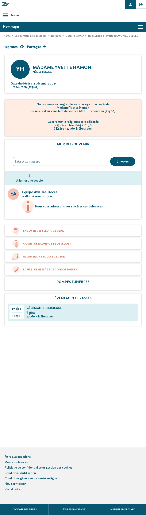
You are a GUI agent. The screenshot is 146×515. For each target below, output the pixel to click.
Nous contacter (15, 483)
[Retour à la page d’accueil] (4, 6)
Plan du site (12, 489)
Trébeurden (94, 36)
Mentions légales (16, 462)
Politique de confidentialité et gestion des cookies (38, 467)
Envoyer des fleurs (25, 509)
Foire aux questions (18, 456)
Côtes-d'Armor (74, 36)
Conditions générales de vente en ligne (31, 478)
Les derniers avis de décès (30, 36)
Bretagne (56, 36)
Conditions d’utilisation (20, 473)
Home (7, 36)
